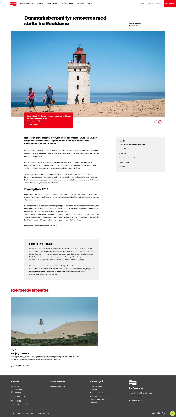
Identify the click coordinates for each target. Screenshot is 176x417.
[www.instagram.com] (163, 413)
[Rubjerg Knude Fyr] (54, 321)
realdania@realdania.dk (20, 404)
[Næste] (160, 122)
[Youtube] (158, 413)
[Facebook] (153, 413)
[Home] (13, 4)
